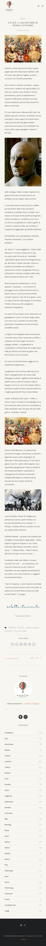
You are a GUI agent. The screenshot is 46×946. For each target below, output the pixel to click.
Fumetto (8, 784)
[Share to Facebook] (12, 644)
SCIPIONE (8, 631)
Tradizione (9, 893)
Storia (23, 18)
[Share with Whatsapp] (25, 644)
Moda (7, 830)
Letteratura (9, 802)
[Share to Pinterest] (21, 644)
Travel (7, 899)
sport (7, 876)
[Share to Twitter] (16, 644)
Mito (6, 819)
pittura (7, 859)
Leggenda (8, 796)
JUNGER (28, 628)
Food (6, 779)
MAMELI (36, 628)
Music (7, 836)
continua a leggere (31, 703)
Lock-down (9, 813)
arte (6, 738)
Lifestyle (8, 807)
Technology (9, 888)
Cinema (7, 756)
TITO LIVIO (17, 631)
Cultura (7, 767)
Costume (8, 761)
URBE (24, 631)
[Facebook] (21, 717)
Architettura (9, 733)
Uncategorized (10, 905)
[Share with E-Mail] (33, 644)
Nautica (7, 853)
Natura (7, 842)
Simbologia (9, 870)
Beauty (7, 750)
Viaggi (7, 911)
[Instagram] (26, 717)
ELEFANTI (20, 628)
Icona (7, 790)
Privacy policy (31, 936)
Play (6, 865)
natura (7, 848)
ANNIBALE (12, 628)
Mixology (8, 825)
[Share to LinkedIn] (29, 644)
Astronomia (9, 744)
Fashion (8, 773)
